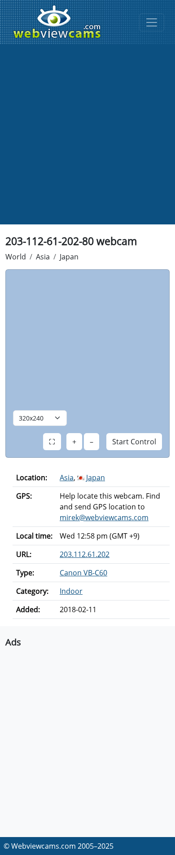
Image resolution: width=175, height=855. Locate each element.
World (15, 257)
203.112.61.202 (84, 554)
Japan (69, 257)
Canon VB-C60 (83, 573)
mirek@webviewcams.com (104, 517)
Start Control (134, 442)
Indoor (71, 591)
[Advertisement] (87, 136)
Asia (43, 257)
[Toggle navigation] (151, 22)
